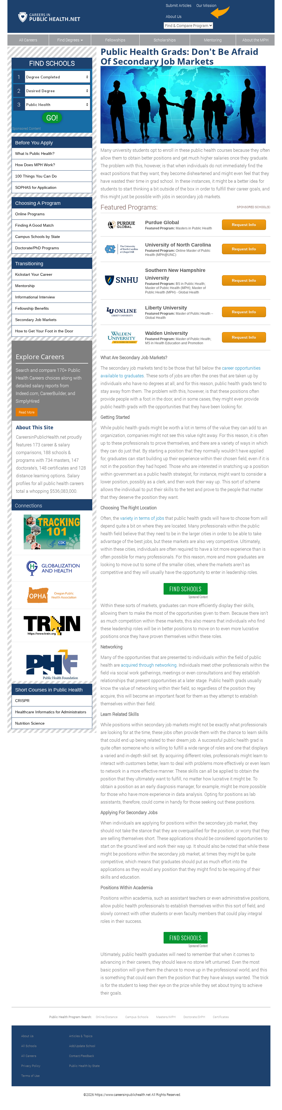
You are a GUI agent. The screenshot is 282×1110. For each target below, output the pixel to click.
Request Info (244, 224)
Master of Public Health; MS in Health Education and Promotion (178, 341)
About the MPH (255, 40)
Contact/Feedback (81, 1056)
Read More (26, 412)
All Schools (29, 1046)
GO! (52, 117)
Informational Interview (35, 297)
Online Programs (30, 214)
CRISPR (22, 700)
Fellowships (115, 40)
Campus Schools (136, 1017)
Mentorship (25, 286)
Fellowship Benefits (32, 308)
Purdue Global (162, 222)
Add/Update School (82, 1046)
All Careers (28, 40)
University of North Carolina (178, 245)
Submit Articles (178, 5)
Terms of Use (30, 1076)
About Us (173, 16)
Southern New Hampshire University (175, 274)
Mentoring (213, 40)
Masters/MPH (166, 1017)
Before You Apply (34, 142)
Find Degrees (68, 40)
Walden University (166, 333)
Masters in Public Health (194, 228)
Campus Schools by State (37, 236)
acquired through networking (149, 665)
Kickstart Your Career (33, 274)
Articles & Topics (81, 1036)
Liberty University (166, 308)
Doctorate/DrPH (194, 1017)
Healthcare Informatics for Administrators (50, 712)
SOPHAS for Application (35, 187)
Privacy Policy (30, 1066)
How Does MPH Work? (35, 165)
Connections (28, 505)
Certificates (221, 1017)
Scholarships (165, 40)
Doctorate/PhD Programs (37, 248)
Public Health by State (84, 1066)
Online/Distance (107, 1017)
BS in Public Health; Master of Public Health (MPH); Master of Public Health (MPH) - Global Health (175, 288)
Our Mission (206, 5)
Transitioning (29, 263)
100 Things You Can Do (36, 176)
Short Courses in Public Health (49, 690)
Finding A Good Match (34, 225)
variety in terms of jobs (142, 518)
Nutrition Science (30, 723)
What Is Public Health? (35, 153)
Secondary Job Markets (35, 319)
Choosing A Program (38, 203)
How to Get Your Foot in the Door (44, 331)
